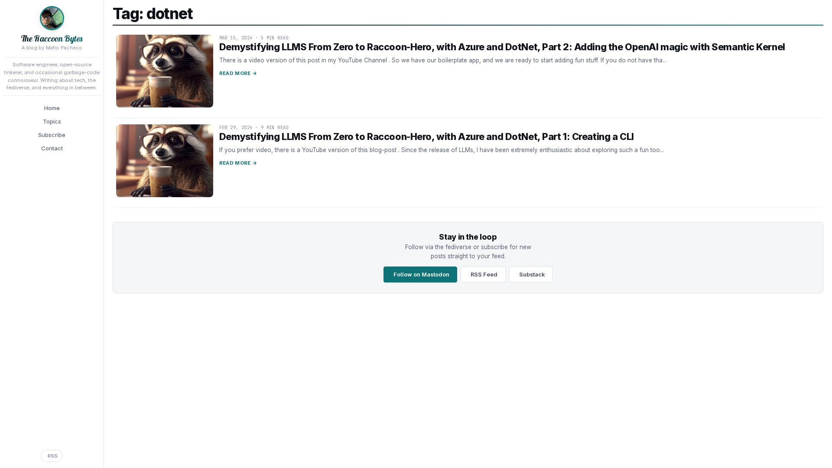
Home (52, 107)
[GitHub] (35, 439)
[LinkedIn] (52, 439)
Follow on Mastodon (421, 274)
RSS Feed (484, 274)
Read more (238, 73)
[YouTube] (84, 439)
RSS (53, 456)
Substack (532, 274)
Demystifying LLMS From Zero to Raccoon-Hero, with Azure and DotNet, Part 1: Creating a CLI (426, 136)
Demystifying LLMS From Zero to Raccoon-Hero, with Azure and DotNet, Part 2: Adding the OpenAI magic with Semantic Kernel (502, 46)
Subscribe (51, 134)
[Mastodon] (19, 439)
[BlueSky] (68, 439)
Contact (52, 148)
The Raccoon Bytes (52, 38)
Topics (52, 121)
